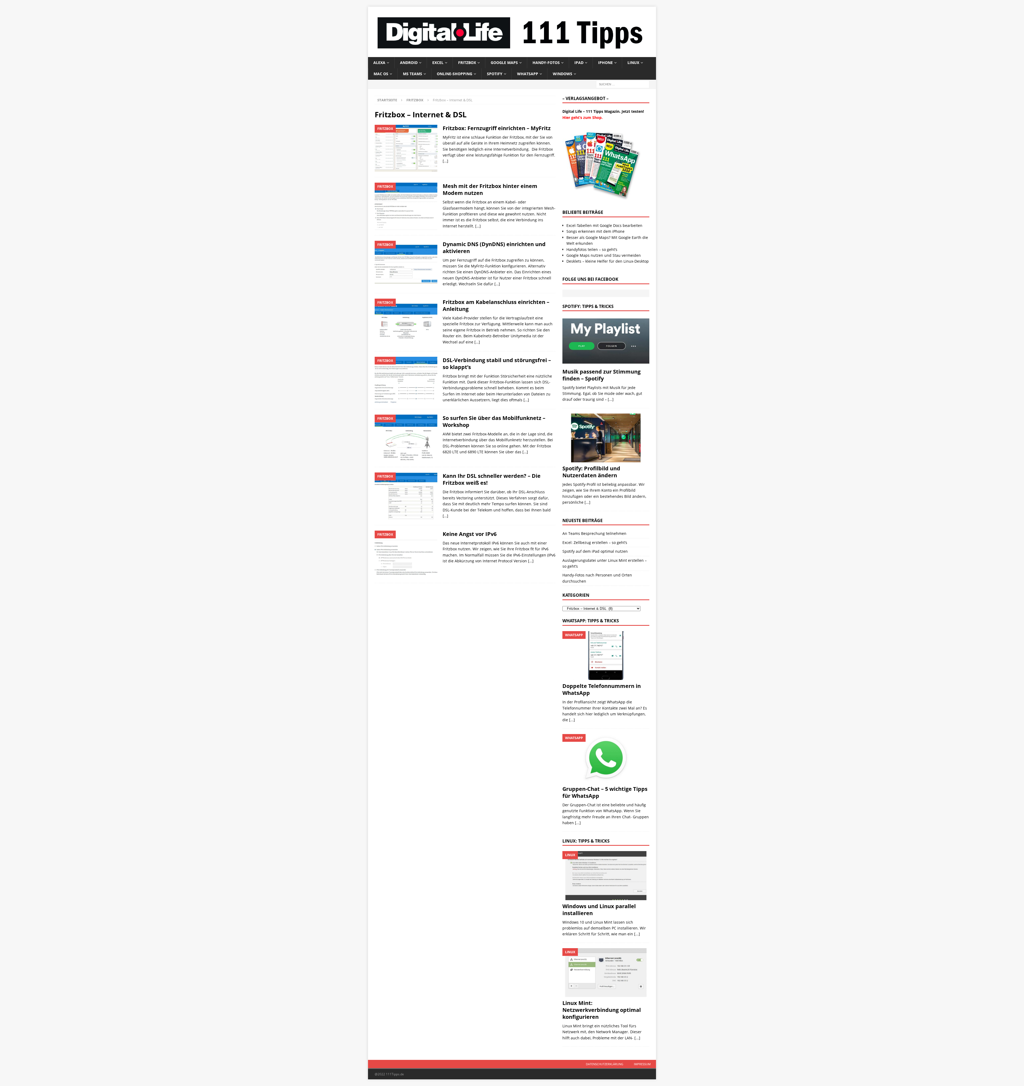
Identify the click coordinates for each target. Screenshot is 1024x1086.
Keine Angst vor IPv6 (470, 534)
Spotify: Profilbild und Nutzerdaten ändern (591, 472)
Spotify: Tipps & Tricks (588, 306)
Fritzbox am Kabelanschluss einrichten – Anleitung (496, 305)
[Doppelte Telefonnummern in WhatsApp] (605, 655)
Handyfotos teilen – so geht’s (591, 249)
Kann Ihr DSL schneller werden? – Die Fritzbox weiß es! (492, 479)
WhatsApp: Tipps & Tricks (590, 621)
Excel (437, 62)
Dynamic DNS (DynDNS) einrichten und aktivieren (494, 248)
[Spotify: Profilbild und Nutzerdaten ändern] (605, 438)
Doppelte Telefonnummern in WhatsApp (601, 689)
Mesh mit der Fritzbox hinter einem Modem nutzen (490, 189)
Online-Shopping (454, 73)
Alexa (379, 62)
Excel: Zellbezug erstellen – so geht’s (594, 542)
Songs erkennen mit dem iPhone (595, 231)
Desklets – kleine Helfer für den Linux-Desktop (607, 261)
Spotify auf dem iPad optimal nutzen (595, 551)
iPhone (605, 62)
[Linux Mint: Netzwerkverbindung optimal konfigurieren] (605, 972)
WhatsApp (527, 73)
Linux (633, 62)
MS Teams (412, 73)
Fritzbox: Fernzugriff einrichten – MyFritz (497, 128)
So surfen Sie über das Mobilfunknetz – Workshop (494, 421)
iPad (578, 62)
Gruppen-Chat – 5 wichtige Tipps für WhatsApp (604, 792)
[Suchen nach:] (622, 83)
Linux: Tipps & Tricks (586, 841)
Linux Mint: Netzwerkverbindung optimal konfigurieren (601, 1009)
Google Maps (504, 62)
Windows (562, 73)
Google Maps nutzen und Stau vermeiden (603, 255)
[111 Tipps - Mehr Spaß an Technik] (512, 53)
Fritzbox (467, 62)
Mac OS (381, 73)
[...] (611, 399)
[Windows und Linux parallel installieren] (605, 875)
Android (409, 62)
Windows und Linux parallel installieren (599, 910)
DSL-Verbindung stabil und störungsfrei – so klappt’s (497, 363)
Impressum (642, 1064)
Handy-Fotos (546, 62)
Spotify (494, 73)
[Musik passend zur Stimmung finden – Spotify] (605, 340)
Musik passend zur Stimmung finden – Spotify (601, 375)
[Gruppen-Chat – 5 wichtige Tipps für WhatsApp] (605, 758)
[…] (445, 160)
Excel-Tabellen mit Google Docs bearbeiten (604, 225)
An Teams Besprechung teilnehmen (594, 533)
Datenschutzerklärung (604, 1064)
